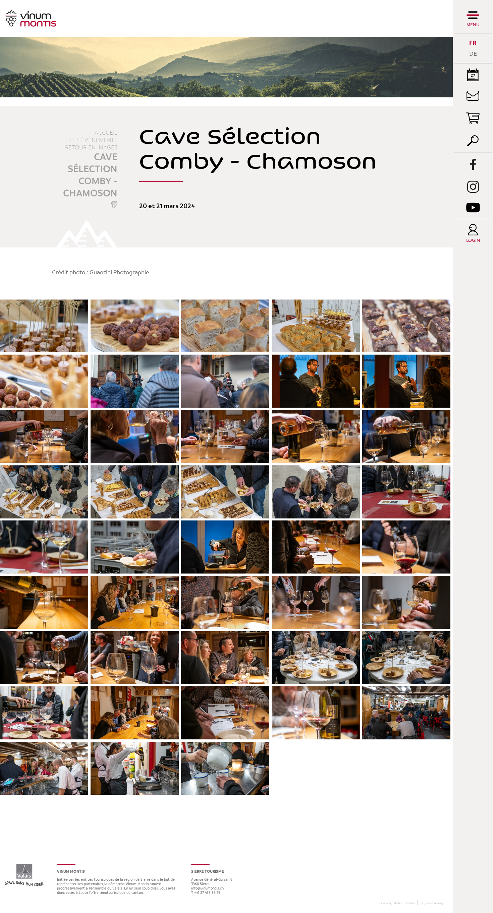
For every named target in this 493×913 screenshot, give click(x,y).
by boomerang (431, 903)
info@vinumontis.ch (207, 889)
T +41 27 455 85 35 (205, 893)
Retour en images (91, 148)
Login (473, 240)
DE (473, 54)
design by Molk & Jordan (397, 903)
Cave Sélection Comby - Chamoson (90, 175)
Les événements (93, 140)
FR (473, 43)
